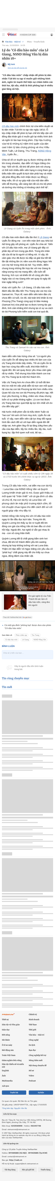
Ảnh (4, 1076)
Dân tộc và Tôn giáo (11, 1024)
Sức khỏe (6, 1040)
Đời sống (6, 1035)
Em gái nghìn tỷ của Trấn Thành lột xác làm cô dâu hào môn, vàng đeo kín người (40, 600)
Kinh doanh (34, 1019)
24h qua (5, 1086)
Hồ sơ (31, 1070)
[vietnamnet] (12, 36)
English (5, 1070)
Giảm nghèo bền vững (12, 1060)
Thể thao (33, 1024)
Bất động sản (8, 1050)
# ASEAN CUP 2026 (27, 35)
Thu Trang (35, 635)
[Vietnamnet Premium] (8, 1015)
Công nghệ (33, 1040)
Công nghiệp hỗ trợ (37, 1055)
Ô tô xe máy (7, 1045)
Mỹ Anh (11, 64)
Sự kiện (41, 1093)
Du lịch (32, 1045)
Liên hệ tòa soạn (10, 1114)
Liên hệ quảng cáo (10, 1143)
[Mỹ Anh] (4, 65)
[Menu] (3, 34)
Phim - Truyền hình (36, 42)
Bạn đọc (32, 1050)
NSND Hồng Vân (40, 640)
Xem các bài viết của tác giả (17, 68)
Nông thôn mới (35, 1060)
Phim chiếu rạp (21, 635)
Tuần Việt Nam (8, 1055)
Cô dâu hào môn (10, 126)
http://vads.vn (15, 1160)
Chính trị (33, 1014)
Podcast (32, 1081)
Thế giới (32, 1030)
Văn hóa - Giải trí (13, 42)
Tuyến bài (14, 1093)
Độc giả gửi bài (28, 1170)
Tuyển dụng (45, 1170)
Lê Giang (44, 237)
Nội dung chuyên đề (38, 1065)
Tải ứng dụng (10, 1170)
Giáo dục (6, 1030)
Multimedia (7, 1081)
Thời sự (5, 1019)
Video (31, 1076)
